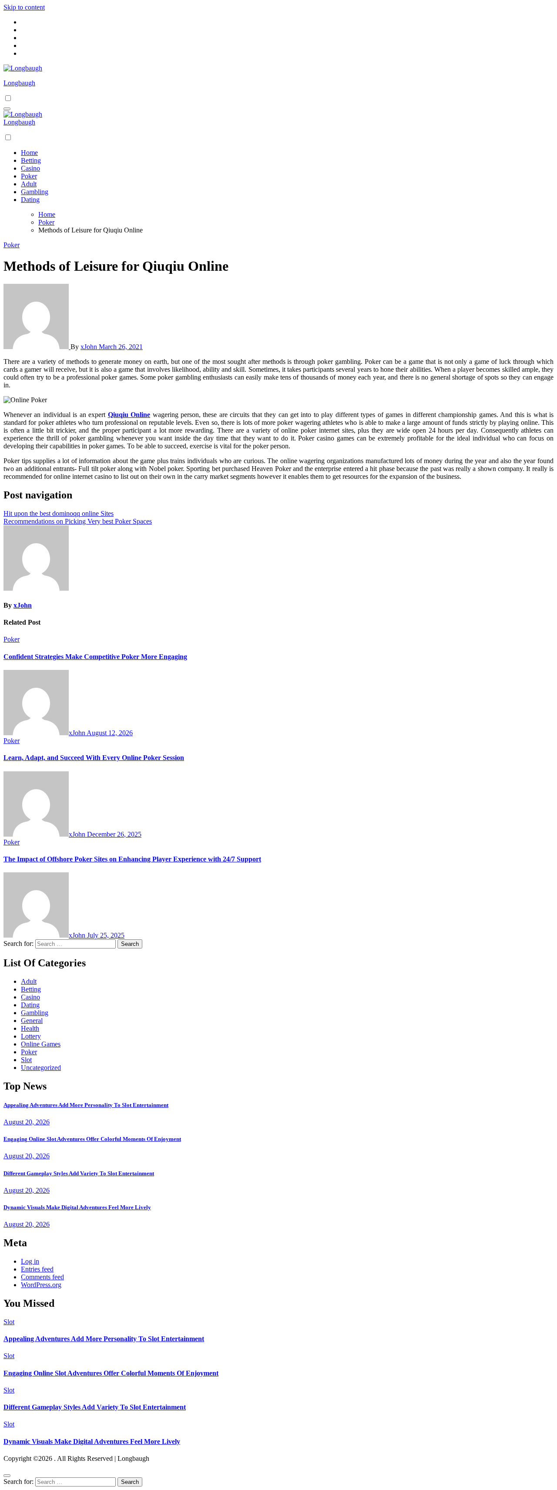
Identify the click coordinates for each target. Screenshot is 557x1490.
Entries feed (37, 1269)
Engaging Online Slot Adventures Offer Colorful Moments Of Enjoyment (92, 1139)
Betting (31, 160)
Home (29, 152)
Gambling (34, 191)
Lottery (31, 1036)
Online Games (40, 1044)
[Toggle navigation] (6, 109)
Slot (26, 1059)
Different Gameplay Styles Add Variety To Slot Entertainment (78, 1173)
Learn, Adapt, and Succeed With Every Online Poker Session (93, 757)
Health (30, 1028)
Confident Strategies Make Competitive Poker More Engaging (95, 656)
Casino (30, 168)
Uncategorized (41, 1067)
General (32, 1020)
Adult (29, 184)
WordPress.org (41, 1284)
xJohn (90, 346)
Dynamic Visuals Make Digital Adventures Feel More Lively (77, 1207)
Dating (30, 199)
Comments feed (42, 1277)
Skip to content (24, 7)
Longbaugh (19, 83)
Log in (30, 1261)
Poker (29, 176)
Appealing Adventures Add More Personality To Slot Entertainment (85, 1105)
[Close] (6, 1475)
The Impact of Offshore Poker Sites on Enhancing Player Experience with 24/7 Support (132, 859)
